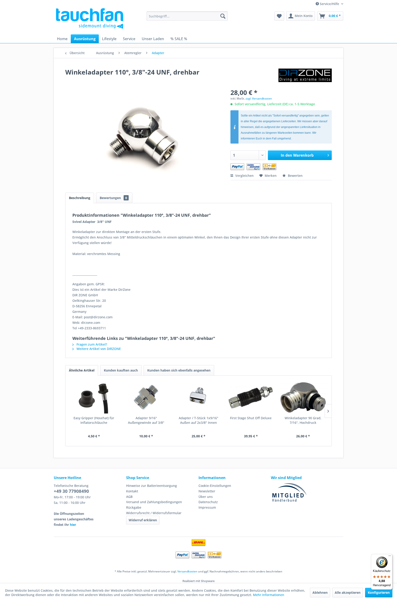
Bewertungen (113, 198)
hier (73, 524)
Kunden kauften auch (121, 370)
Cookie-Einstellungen (214, 485)
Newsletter (206, 491)
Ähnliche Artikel (81, 370)
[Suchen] (223, 16)
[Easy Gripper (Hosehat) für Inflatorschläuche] (94, 397)
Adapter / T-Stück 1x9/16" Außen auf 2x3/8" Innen (198, 420)
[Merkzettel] (279, 16)
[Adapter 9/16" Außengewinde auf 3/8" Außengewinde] (146, 397)
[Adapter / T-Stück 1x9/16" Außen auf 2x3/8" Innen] (198, 397)
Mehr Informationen (268, 595)
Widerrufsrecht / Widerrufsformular (153, 513)
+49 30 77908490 (71, 491)
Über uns (205, 496)
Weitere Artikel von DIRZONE (98, 349)
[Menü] (389, 557)
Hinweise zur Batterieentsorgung (151, 485)
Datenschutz (208, 502)
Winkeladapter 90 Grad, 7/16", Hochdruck (303, 420)
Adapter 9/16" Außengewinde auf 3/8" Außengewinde (146, 420)
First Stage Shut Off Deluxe (251, 418)
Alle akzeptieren (347, 592)
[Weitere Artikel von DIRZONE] (305, 77)
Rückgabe (133, 507)
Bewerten (295, 175)
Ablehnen (320, 592)
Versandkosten (187, 571)
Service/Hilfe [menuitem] (329, 4)
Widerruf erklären (143, 520)
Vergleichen (244, 175)
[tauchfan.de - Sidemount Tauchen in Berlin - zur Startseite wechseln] (89, 18)
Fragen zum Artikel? (91, 344)
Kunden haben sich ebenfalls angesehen (178, 370)
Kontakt (132, 491)
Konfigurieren (379, 592)
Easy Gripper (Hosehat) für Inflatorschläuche (94, 420)
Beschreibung (79, 198)
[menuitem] (187, 16)
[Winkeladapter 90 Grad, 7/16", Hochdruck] (303, 397)
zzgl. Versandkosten (259, 98)
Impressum (207, 507)
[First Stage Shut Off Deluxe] (251, 397)
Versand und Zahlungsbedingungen (154, 502)
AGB (129, 496)
